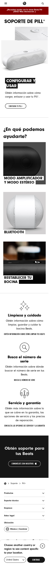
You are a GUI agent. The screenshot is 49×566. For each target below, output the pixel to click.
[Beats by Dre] (24, 3)
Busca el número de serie (24, 380)
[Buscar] (43, 3)
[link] (15, 106)
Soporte (14, 483)
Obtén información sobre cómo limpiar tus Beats (24, 334)
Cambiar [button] (18, 530)
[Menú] (5, 3)
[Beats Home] (5, 483)
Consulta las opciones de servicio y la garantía (24, 425)
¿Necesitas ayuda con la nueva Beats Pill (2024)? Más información (24, 11)
